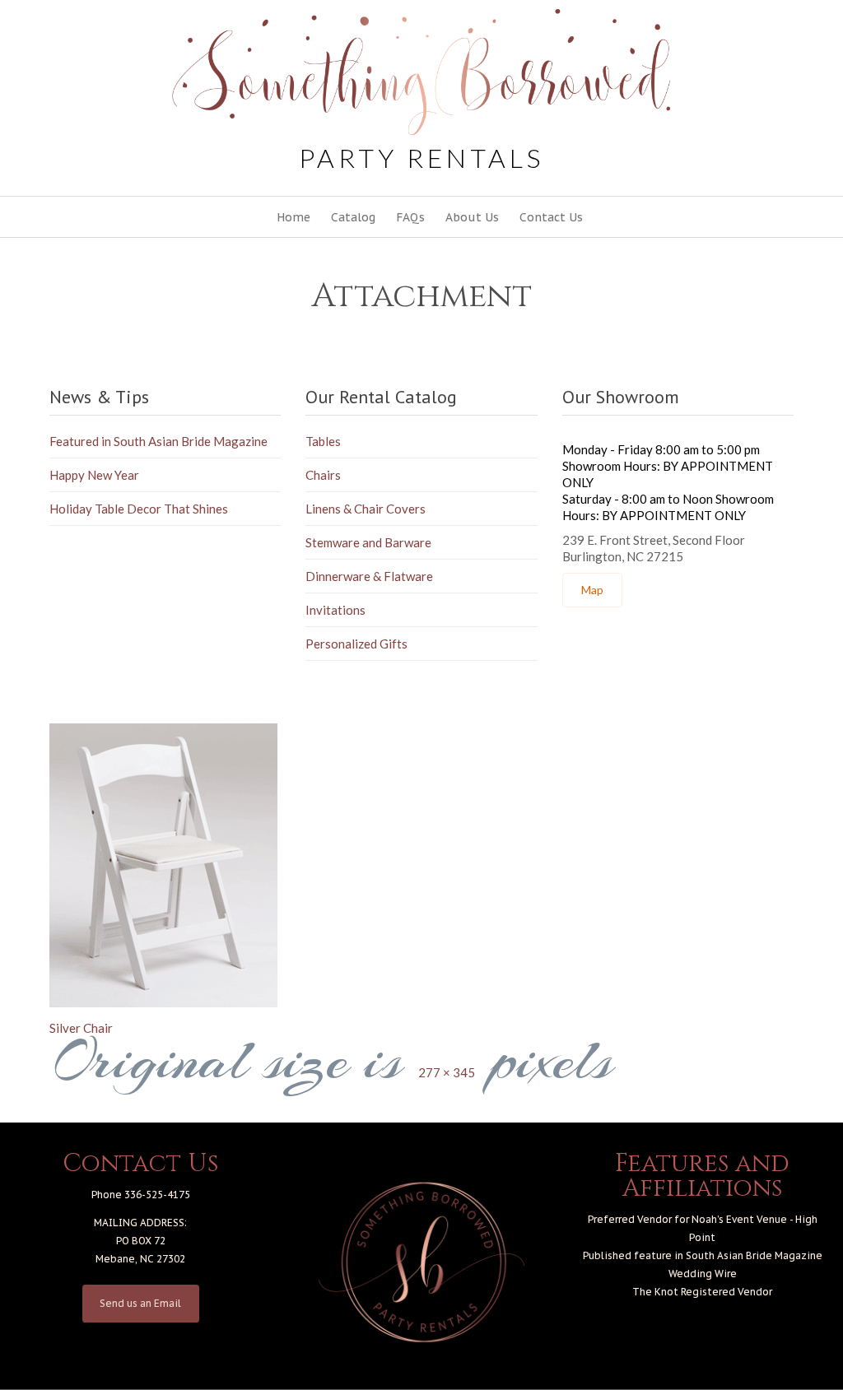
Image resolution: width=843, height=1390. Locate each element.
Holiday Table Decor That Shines (138, 508)
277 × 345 (446, 1072)
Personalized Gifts (356, 643)
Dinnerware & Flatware (369, 576)
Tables (323, 441)
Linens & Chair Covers (365, 508)
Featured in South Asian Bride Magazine (158, 441)
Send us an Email (140, 1303)
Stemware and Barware (368, 542)
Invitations (335, 609)
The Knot (655, 1291)
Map (592, 590)
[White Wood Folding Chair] (421, 865)
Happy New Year (94, 474)
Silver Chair (81, 1027)
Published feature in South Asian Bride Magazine (702, 1255)
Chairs (323, 474)
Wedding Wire (702, 1273)
